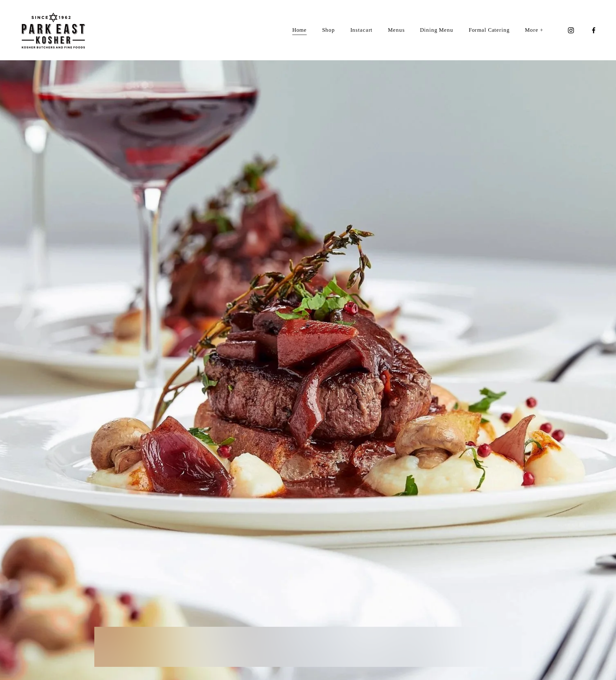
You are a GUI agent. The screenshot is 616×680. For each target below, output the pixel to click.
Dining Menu (436, 30)
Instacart (361, 30)
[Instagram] (571, 30)
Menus (396, 30)
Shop (328, 30)
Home (299, 30)
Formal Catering (489, 30)
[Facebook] (593, 30)
